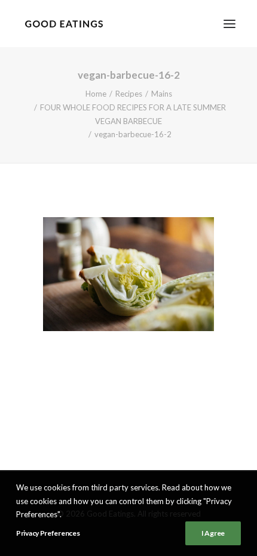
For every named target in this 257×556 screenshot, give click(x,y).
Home (95, 93)
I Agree (213, 533)
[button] (229, 23)
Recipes (128, 93)
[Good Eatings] (64, 23)
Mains (161, 93)
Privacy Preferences (47, 533)
